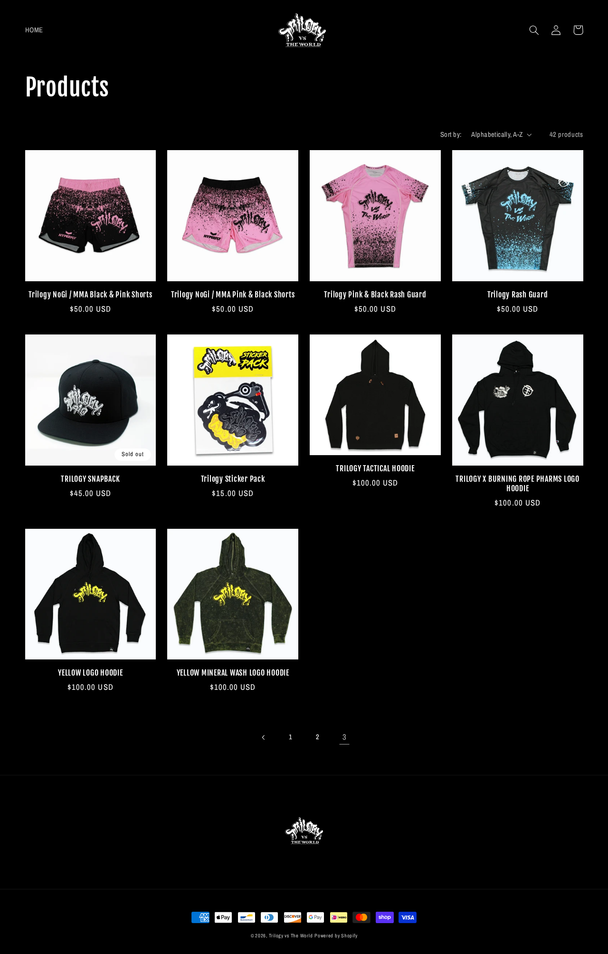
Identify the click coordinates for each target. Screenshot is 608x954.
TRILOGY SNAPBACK (90, 479)
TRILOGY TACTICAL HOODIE (375, 468)
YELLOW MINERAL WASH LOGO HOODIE (233, 672)
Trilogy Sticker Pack (233, 479)
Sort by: (450, 134)
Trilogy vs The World (291, 935)
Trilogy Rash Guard (517, 294)
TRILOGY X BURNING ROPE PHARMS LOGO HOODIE (518, 483)
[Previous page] (264, 737)
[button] (534, 30)
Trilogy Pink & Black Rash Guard (375, 294)
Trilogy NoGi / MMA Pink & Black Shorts (233, 294)
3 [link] (344, 737)
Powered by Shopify (335, 935)
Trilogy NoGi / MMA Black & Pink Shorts (90, 294)
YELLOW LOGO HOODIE (90, 672)
